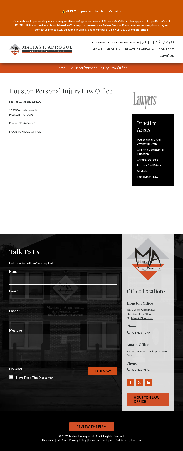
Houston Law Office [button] (147, 399)
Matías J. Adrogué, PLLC (83, 436)
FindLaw (136, 440)
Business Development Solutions (107, 440)
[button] (179, 425)
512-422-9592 (140, 369)
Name (14, 271)
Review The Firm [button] (91, 427)
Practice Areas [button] (138, 49)
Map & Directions (142, 318)
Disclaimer (15, 368)
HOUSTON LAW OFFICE (25, 131)
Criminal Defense (147, 159)
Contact (166, 49)
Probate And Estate (149, 165)
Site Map (62, 440)
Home (97, 49)
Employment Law (147, 176)
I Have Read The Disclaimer (34, 378)
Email (13, 291)
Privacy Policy (77, 440)
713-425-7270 (118, 29)
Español (167, 55)
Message (15, 330)
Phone (14, 311)
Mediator (143, 171)
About (112, 49)
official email (139, 29)
